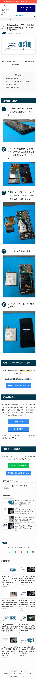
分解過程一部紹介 (12, 78)
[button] (4, 552)
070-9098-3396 (6, 6)
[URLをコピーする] (32, 552)
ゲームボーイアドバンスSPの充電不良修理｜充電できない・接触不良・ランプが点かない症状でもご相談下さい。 (24, 528)
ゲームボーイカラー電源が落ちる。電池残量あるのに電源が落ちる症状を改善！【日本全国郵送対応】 (24, 511)
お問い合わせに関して (13, 87)
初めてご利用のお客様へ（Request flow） (16, 671)
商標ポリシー (21, 673)
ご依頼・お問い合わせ (26, 8)
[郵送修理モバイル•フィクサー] (18, 16)
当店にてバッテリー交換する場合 (17, 81)
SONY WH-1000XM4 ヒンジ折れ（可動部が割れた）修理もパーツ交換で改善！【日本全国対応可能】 (24, 519)
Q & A (29, 671)
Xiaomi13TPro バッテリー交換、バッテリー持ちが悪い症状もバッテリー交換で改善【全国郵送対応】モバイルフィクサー (24, 503)
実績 (5, 33)
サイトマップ (29, 673)
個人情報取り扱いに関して (10, 673)
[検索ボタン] (34, 16)
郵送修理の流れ (11, 84)
